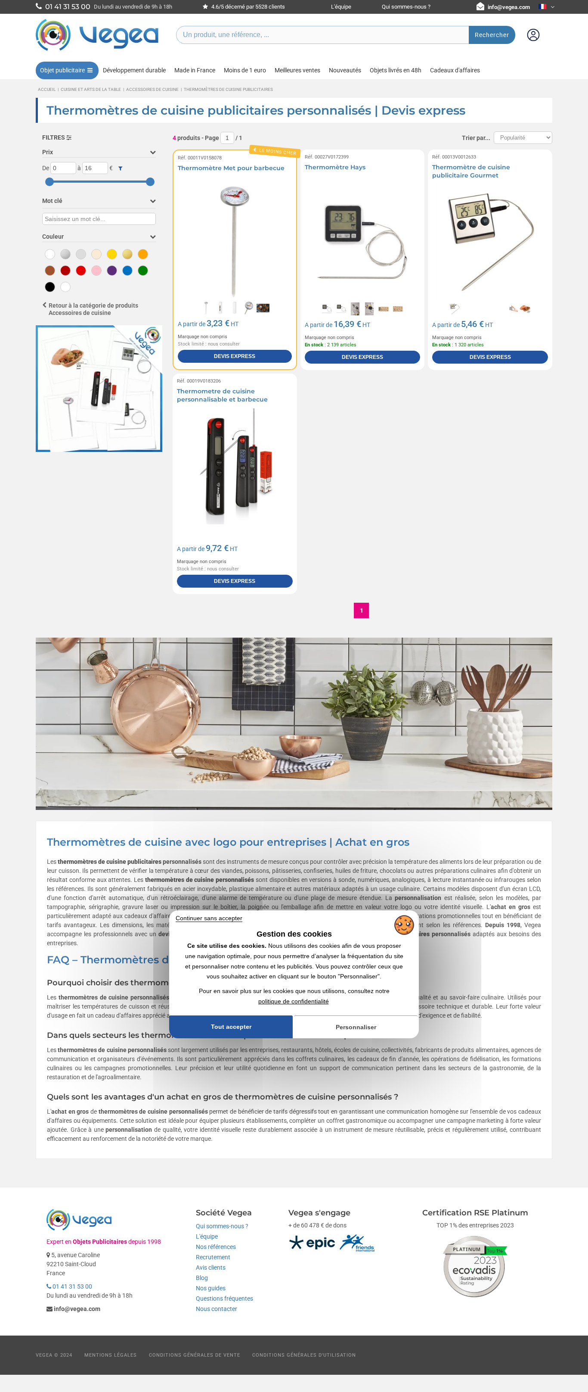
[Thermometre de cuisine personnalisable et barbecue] (235, 466)
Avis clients (211, 1267)
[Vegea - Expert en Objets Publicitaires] (97, 50)
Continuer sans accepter (209, 918)
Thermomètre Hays (335, 167)
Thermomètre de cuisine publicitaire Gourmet (471, 171)
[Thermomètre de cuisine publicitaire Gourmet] (490, 242)
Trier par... (476, 138)
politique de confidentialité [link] (293, 1001)
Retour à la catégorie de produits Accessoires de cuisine (93, 309)
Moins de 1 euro (245, 70)
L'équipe (341, 6)
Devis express (234, 356)
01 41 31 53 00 (71, 1286)
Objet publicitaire (62, 70)
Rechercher (492, 34)
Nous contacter (216, 1308)
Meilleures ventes (297, 70)
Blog (202, 1277)
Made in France (194, 70)
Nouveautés (345, 70)
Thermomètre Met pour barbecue (231, 168)
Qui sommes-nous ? (406, 6)
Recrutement (213, 1257)
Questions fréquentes (224, 1298)
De (45, 168)
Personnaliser (356, 1027)
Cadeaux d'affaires (455, 70)
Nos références (216, 1246)
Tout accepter (231, 1026)
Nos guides (211, 1288)
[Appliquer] (120, 168)
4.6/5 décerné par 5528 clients (247, 6)
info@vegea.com (509, 7)
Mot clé (52, 201)
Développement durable (134, 70)
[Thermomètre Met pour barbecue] (235, 242)
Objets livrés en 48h (395, 70)
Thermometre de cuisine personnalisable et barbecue (222, 395)
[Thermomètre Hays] (363, 242)
